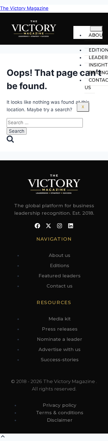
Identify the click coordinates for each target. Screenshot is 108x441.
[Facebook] (37, 225)
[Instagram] (59, 225)
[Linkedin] (70, 225)
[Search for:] (45, 122)
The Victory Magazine (24, 8)
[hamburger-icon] (96, 28)
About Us (95, 39)
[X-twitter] (48, 225)
